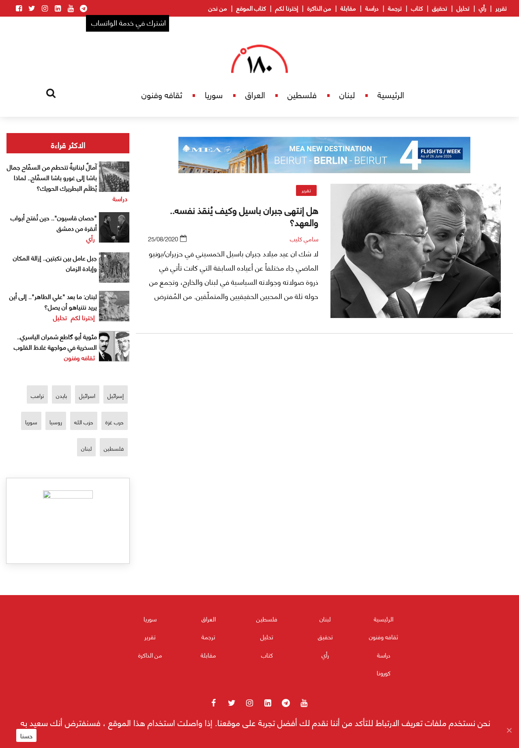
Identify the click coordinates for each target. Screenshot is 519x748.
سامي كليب (304, 238)
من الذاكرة (319, 7)
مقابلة (348, 7)
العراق (255, 94)
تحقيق (439, 7)
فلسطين (302, 94)
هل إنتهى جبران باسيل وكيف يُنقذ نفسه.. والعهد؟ (244, 215)
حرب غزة (114, 422)
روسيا (55, 422)
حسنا (26, 735)
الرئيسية (390, 94)
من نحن (217, 7)
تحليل (463, 7)
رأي (482, 7)
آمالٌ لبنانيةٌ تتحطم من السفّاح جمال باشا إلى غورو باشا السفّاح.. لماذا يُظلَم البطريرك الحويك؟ (52, 177)
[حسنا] (509, 730)
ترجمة (395, 7)
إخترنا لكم (286, 7)
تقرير (501, 7)
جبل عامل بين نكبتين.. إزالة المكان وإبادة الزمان (55, 262)
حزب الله (83, 422)
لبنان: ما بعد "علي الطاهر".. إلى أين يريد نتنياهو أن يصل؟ (53, 301)
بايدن (61, 395)
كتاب (417, 7)
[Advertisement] (324, 435)
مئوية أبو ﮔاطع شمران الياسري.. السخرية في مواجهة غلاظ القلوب (55, 341)
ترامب (37, 395)
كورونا (383, 672)
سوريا (214, 94)
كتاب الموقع (251, 7)
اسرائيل (87, 395)
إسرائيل (115, 395)
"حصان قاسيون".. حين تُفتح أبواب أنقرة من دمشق (54, 222)
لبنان (347, 94)
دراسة (372, 7)
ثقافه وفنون (162, 94)
